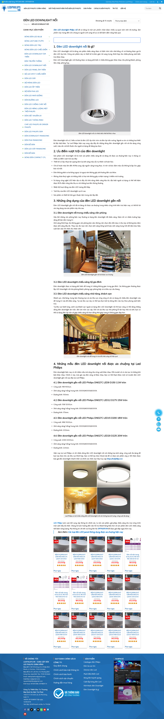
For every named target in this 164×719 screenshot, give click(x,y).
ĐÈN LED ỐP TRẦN (32, 87)
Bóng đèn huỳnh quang (92, 678)
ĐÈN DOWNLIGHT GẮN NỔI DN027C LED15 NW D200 (61, 632)
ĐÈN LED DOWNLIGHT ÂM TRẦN (35, 55)
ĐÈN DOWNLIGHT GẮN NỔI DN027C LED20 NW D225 (115, 632)
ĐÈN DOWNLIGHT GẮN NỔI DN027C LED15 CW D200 (132, 595)
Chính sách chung (141, 2)
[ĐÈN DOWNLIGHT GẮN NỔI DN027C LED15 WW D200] (79, 620)
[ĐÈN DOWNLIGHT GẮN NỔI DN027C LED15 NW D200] (61, 620)
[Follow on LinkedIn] (48, 709)
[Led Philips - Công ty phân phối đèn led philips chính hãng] (11, 8)
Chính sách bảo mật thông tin (66, 670)
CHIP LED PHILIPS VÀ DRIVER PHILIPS (36, 125)
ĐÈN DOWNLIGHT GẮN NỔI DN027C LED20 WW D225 (132, 632)
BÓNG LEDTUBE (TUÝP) (34, 41)
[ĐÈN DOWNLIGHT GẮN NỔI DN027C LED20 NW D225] (115, 620)
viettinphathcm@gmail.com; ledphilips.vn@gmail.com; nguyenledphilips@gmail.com (34, 679)
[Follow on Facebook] (25, 709)
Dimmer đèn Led (90, 670)
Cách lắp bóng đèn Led (92, 682)
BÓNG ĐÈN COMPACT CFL (35, 157)
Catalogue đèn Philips (92, 662)
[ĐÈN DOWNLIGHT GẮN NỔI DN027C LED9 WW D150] (97, 544)
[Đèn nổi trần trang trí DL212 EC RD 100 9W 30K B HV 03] (133, 544)
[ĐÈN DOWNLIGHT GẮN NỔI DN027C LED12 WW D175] (115, 582)
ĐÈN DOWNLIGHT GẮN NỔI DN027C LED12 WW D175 (115, 595)
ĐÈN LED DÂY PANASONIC (35, 149)
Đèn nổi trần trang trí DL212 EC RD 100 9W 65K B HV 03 (79, 595)
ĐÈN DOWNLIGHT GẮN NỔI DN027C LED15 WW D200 (79, 632)
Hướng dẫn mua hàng (63, 682)
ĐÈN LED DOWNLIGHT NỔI (35, 65)
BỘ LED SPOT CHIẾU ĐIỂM (35, 74)
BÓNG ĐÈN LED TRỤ (33, 45)
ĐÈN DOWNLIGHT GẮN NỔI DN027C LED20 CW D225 (97, 632)
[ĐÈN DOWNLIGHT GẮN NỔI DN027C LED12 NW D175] (97, 582)
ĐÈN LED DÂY (30, 78)
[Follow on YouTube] (25, 714)
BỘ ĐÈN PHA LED (32, 91)
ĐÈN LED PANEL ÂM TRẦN (35, 70)
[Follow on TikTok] (31, 709)
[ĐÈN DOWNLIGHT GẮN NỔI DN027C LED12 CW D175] (115, 544)
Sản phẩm (87, 8)
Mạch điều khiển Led (91, 674)
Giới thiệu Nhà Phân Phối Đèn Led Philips (119, 2)
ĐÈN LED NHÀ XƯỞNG (34, 95)
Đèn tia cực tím (89, 666)
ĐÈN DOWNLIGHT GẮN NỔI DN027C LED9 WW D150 (97, 557)
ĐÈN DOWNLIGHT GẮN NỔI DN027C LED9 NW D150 (79, 557)
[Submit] (160, 8)
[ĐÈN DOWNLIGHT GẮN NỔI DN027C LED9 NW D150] (79, 544)
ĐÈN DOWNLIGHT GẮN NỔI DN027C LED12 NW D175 (97, 595)
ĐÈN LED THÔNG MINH (34, 120)
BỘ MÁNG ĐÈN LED (32, 83)
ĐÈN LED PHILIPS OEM (34, 131)
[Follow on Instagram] (28, 709)
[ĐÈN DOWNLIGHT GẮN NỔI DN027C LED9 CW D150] (61, 544)
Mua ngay (57, 571)
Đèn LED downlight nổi (72, 46)
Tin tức (115, 8)
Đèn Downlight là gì (91, 689)
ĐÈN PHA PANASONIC (33, 140)
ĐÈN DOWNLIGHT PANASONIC (37, 136)
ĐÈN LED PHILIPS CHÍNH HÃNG (35, 8)
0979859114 (43, 684)
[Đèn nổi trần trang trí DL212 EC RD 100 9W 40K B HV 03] (61, 582)
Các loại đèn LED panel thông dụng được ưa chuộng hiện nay (95, 532)
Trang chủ (26, 24)
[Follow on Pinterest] (44, 709)
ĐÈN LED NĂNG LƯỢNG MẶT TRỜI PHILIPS (36, 109)
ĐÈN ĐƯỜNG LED (32, 100)
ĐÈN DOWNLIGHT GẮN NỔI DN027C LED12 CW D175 (115, 557)
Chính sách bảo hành (63, 674)
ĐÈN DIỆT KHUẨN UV (33, 116)
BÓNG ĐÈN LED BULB (33, 37)
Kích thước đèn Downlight (93, 686)
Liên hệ (152, 2)
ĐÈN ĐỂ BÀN (30, 144)
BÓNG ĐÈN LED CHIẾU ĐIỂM (36, 50)
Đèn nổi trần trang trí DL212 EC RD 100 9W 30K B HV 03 (132, 557)
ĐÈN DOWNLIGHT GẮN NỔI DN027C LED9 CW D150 (61, 557)
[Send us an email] (38, 709)
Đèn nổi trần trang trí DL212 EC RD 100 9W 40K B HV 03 (61, 595)
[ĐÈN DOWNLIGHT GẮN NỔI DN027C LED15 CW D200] (133, 582)
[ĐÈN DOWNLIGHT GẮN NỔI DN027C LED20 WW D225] (133, 620)
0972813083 (34, 684)
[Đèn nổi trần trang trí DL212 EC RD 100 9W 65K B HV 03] (79, 582)
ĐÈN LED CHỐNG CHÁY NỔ (35, 104)
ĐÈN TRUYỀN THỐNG (33, 61)
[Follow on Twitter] (34, 709)
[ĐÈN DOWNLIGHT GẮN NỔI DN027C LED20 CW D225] (97, 620)
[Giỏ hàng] (161, 1)
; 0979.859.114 (24, 2)
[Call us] (41, 709)
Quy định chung (60, 666)
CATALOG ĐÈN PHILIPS (102, 8)
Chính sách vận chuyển (63, 678)
